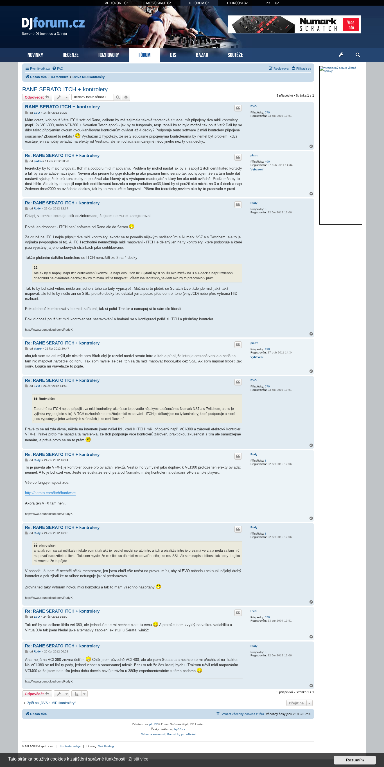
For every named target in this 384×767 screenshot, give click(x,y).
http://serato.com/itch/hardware (50, 493)
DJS (173, 54)
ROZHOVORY (108, 54)
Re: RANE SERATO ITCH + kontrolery (62, 155)
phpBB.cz (179, 729)
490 (267, 161)
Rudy (253, 202)
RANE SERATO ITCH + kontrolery (65, 89)
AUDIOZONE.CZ (116, 3)
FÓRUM (144, 54)
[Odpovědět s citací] (238, 108)
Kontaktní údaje (70, 746)
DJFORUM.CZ (199, 3)
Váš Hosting (106, 746)
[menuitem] (57, 68)
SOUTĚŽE (235, 54)
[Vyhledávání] (357, 55)
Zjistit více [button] (138, 759)
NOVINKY (35, 54)
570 (267, 112)
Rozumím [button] (355, 760)
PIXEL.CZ (272, 3)
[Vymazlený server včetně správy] (341, 69)
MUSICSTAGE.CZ (158, 3)
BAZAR (202, 54)
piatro (254, 155)
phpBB (153, 724)
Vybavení (256, 169)
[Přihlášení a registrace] (341, 55)
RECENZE (71, 54)
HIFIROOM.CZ (237, 3)
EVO (253, 106)
